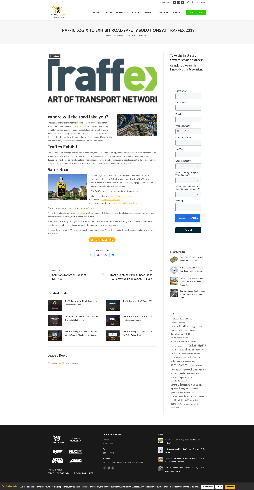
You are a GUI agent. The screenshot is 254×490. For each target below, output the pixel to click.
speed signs (179, 388)
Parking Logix (81, 473)
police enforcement (180, 341)
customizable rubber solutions (124, 203)
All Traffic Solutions (65, 473)
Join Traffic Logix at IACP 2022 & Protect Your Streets (137, 318)
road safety (197, 349)
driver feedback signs (184, 326)
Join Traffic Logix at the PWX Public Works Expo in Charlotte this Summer (81, 333)
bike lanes (175, 319)
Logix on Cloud (164, 2)
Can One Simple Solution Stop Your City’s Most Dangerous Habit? (192, 294)
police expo (195, 341)
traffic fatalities (191, 400)
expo (200, 326)
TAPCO (51, 473)
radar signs (196, 345)
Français (13, 486)
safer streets (190, 361)
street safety (189, 392)
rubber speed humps (194, 353)
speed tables (195, 388)
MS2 (91, 473)
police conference (179, 337)
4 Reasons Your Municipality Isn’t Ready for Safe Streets (191, 269)
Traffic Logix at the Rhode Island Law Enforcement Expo (81, 303)
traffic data (177, 399)
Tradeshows (54, 56)
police (187, 333)
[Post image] (55, 305)
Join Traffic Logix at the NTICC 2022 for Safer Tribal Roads (139, 333)
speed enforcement (179, 381)
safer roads (177, 361)
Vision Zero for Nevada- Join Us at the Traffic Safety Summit (81, 318)
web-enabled (79, 213)
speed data (195, 374)
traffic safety (176, 404)
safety (191, 365)
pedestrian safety (191, 330)
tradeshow (177, 396)
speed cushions (180, 373)
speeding (196, 384)
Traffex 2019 (79, 126)
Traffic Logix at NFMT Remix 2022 (138, 301)
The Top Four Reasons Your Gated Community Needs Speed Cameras (191, 281)
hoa (172, 330)
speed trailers (177, 392)
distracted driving (186, 319)
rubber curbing (178, 353)
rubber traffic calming (178, 357)
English (5, 486)
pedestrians (179, 330)
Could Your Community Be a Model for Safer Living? (191, 259)
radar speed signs (181, 349)
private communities (178, 346)
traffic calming (194, 396)
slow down (176, 369)
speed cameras (194, 369)
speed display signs (181, 377)
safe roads (193, 357)
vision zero (175, 408)
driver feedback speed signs (120, 196)
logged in (61, 363)
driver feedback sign (178, 322)
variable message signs (191, 404)
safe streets (179, 365)
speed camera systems (110, 199)
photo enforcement (177, 334)
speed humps (180, 384)
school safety (199, 365)
